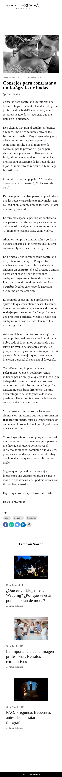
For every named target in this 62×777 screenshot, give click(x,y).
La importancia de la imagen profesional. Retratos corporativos (30, 656)
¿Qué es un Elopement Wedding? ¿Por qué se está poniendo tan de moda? (28, 595)
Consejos (18, 518)
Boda (42, 78)
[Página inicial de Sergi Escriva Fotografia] (22, 6)
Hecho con (31, 774)
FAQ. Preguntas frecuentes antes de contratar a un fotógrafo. (28, 717)
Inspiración (31, 78)
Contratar (31, 518)
